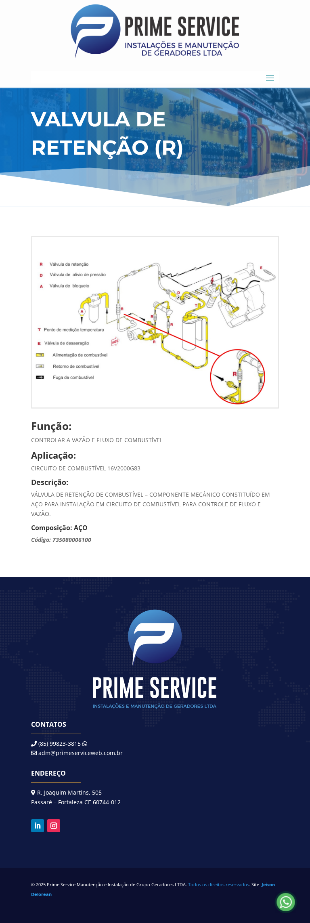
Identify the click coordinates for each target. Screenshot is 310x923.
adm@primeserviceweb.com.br (80, 753)
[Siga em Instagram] (53, 825)
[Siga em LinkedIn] (37, 825)
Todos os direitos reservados (218, 884)
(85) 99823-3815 (59, 743)
